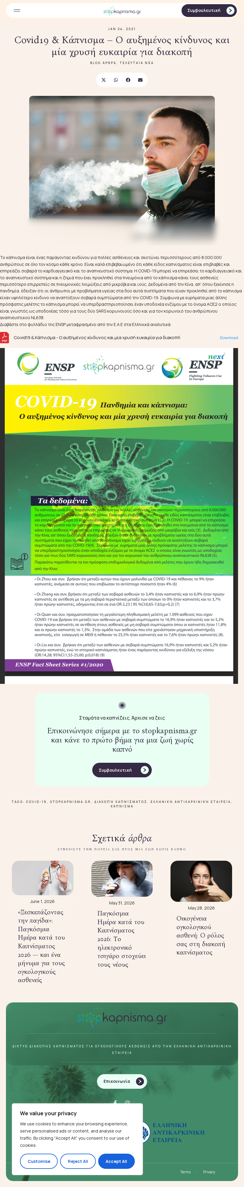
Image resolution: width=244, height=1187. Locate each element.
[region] (77, 1139)
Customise (39, 1161)
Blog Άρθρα (103, 63)
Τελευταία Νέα (137, 63)
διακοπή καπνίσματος (120, 802)
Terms (185, 1171)
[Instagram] (127, 1103)
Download (229, 337)
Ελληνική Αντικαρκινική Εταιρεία (191, 802)
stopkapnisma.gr (70, 802)
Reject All (78, 1161)
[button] (17, 10)
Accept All (116, 1161)
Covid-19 (36, 802)
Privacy (209, 1171)
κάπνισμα (122, 806)
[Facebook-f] (115, 1103)
